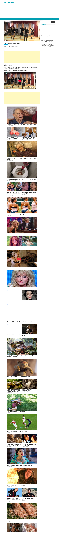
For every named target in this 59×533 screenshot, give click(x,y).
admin (11, 46)
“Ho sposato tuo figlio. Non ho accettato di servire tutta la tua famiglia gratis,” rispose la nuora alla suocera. (48, 32)
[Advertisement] (29, 12)
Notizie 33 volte (9, 2)
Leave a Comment (15, 46)
